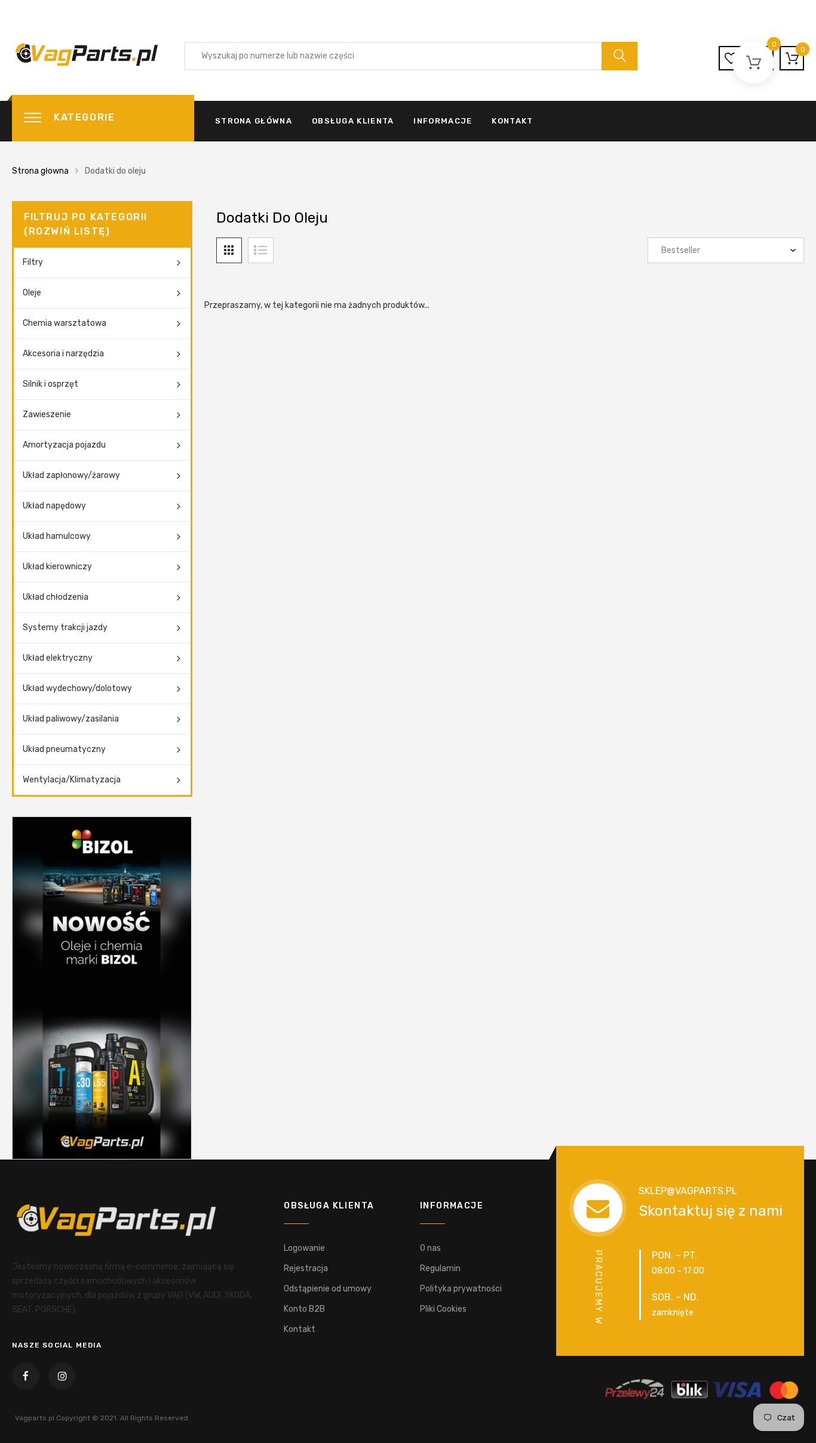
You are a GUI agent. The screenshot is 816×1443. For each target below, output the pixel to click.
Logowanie (304, 1248)
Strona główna (253, 120)
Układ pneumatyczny (64, 749)
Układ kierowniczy (57, 567)
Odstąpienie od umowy (328, 1289)
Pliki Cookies (443, 1309)
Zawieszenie (47, 414)
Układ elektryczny (58, 658)
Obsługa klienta (353, 120)
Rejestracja (306, 1268)
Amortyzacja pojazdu (64, 445)
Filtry (33, 262)
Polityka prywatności (461, 1289)
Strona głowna (40, 171)
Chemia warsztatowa (64, 323)
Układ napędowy (54, 506)
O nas (430, 1248)
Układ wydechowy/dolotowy (77, 688)
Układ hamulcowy (57, 536)
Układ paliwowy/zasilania (71, 719)
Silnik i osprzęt (50, 384)
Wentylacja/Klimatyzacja (72, 780)
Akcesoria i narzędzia (63, 354)
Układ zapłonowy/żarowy (71, 475)
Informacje (442, 120)
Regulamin (440, 1268)
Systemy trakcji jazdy (65, 627)
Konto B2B (304, 1309)
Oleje (32, 293)
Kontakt (512, 120)
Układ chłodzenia (55, 597)
